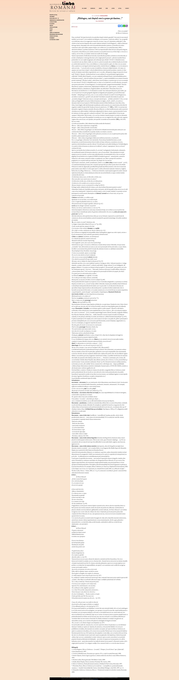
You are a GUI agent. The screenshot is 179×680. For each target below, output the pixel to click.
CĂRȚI (107, 8)
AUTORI (113, 8)
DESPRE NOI (92, 8)
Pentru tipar (75, 26)
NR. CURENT (84, 8)
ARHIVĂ (100, 8)
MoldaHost (95, 679)
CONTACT (127, 8)
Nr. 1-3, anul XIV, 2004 (96, 15)
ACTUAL (119, 8)
